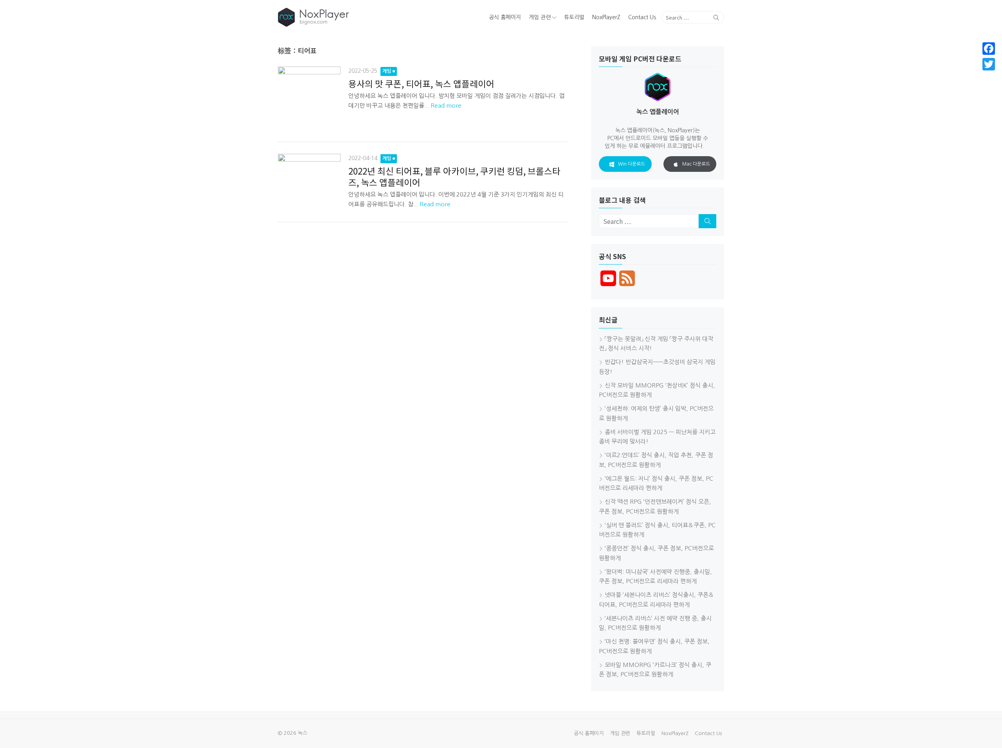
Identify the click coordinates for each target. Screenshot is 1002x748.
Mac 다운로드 (696, 164)
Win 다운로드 (631, 164)
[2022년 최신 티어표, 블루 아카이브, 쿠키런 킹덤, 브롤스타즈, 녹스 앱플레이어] (309, 181)
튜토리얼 (574, 17)
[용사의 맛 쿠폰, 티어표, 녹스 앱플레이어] (309, 98)
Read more (446, 105)
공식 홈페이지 (505, 17)
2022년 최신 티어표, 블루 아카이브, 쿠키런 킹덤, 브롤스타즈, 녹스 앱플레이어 (454, 176)
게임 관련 (540, 17)
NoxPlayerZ (606, 17)
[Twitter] (989, 64)
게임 (386, 71)
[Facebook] (989, 48)
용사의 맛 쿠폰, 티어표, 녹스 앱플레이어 (421, 83)
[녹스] (350, 17)
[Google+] (989, 73)
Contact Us (642, 17)
